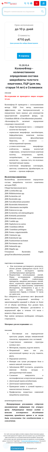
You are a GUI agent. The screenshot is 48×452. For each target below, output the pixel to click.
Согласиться (17, 448)
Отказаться (31, 448)
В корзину (24, 56)
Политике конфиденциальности (30, 441)
